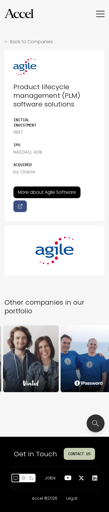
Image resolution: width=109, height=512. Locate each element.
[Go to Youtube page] (68, 478)
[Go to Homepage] (19, 13)
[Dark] (31, 478)
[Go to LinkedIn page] (94, 478)
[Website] (20, 206)
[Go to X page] (81, 478)
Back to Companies (31, 41)
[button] (19, 13)
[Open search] (96, 423)
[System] (15, 478)
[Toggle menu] (100, 13)
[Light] (23, 478)
